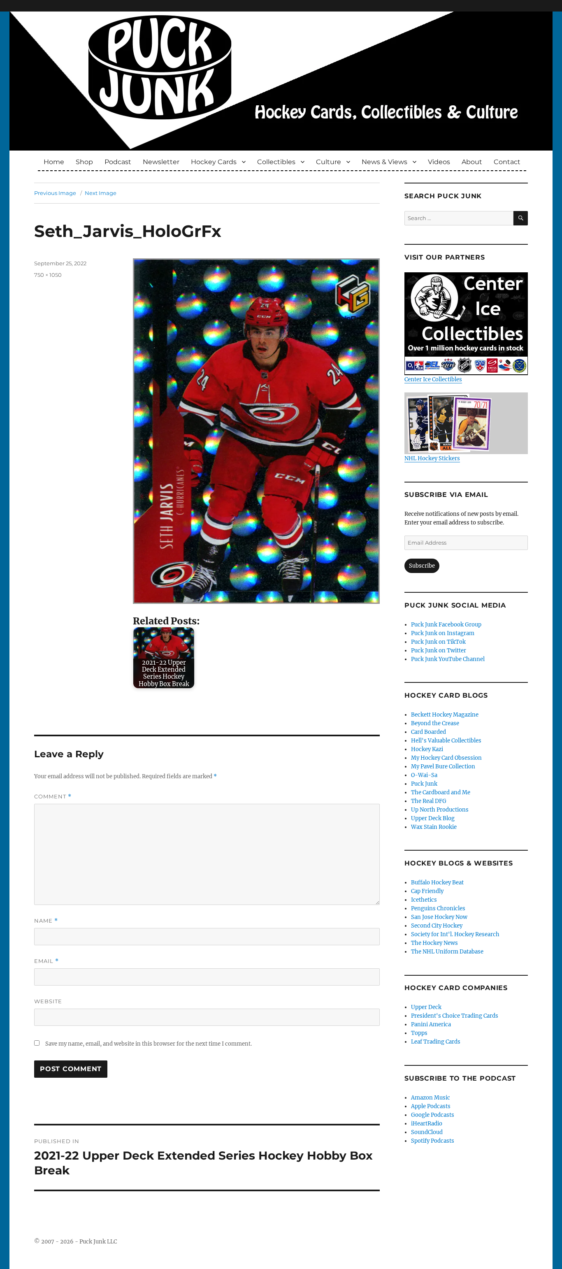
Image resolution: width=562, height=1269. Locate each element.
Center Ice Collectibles (433, 379)
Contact (507, 162)
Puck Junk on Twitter (438, 650)
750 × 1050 (48, 274)
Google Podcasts (432, 1114)
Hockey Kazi (427, 749)
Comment (53, 796)
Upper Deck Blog (433, 818)
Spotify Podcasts (432, 1140)
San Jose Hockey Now (439, 917)
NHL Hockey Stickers (432, 458)
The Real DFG (428, 801)
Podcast (118, 162)
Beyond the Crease (435, 723)
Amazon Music (430, 1097)
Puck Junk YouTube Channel (448, 659)
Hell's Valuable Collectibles (446, 740)
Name (46, 920)
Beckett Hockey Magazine (444, 714)
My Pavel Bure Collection (443, 766)
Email (46, 961)
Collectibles (276, 162)
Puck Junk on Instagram (442, 633)
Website (48, 1001)
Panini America (431, 1024)
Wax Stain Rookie (434, 827)
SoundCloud (427, 1132)
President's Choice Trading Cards (454, 1015)
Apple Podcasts (431, 1106)
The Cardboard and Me (440, 792)
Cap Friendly (427, 891)
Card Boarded (428, 731)
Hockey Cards (214, 162)
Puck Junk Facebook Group (446, 624)
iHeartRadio (426, 1123)
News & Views (384, 162)
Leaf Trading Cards (435, 1041)
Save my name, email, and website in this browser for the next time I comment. (148, 1043)
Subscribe (422, 565)
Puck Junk (424, 783)
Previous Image (55, 193)
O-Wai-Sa (424, 775)
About (472, 162)
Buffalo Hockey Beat (437, 882)
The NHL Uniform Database (447, 951)
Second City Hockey (436, 925)
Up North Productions (440, 809)
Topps (419, 1033)
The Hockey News (434, 943)
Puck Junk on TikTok (438, 641)
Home (54, 162)
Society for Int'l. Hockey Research (455, 934)
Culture (328, 162)
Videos (439, 162)
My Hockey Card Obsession (446, 757)
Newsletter (161, 162)
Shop (84, 162)
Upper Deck (426, 1007)
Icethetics (424, 899)
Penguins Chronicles (438, 908)
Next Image (100, 193)
